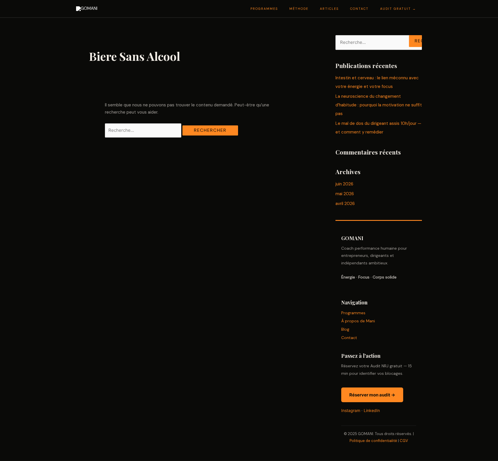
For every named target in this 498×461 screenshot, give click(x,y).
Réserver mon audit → (372, 395)
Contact (349, 337)
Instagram (350, 410)
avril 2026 (345, 203)
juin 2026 (344, 184)
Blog (345, 329)
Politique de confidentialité (373, 440)
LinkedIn (372, 410)
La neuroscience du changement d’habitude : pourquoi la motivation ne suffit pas (378, 104)
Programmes (353, 312)
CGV (404, 440)
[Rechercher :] (143, 130)
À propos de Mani (358, 320)
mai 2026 (344, 194)
